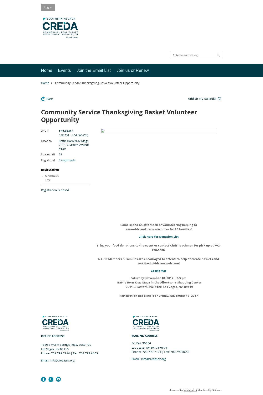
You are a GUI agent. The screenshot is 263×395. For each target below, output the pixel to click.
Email (44, 360)
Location (46, 141)
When (45, 131)
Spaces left (48, 154)
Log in (48, 7)
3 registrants (67, 160)
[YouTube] (58, 379)
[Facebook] (43, 379)
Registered (48, 160)
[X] (51, 379)
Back (49, 99)
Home (45, 83)
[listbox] (205, 98)
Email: (149, 359)
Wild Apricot (190, 390)
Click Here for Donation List (159, 237)
